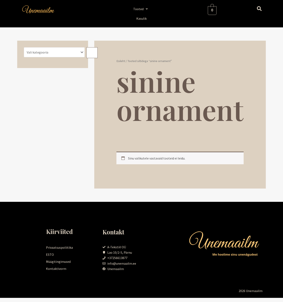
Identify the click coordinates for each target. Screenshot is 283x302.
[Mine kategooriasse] (92, 52)
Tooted (138, 9)
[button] (141, 9)
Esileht (120, 61)
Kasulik (141, 18)
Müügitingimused (58, 261)
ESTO (50, 254)
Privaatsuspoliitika (59, 247)
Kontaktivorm (56, 269)
